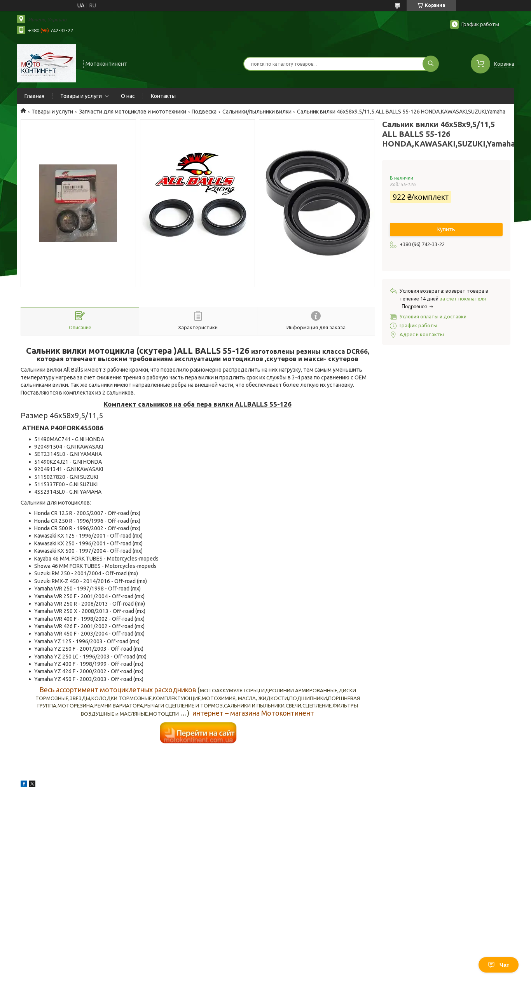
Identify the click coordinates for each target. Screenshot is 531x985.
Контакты (163, 96)
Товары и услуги (81, 96)
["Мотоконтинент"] (46, 63)
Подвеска (204, 111)
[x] (32, 785)
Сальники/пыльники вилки (257, 111)
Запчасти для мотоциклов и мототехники (132, 111)
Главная (34, 96)
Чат (504, 965)
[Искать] (431, 64)
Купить (446, 229)
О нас (128, 96)
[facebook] (24, 785)
